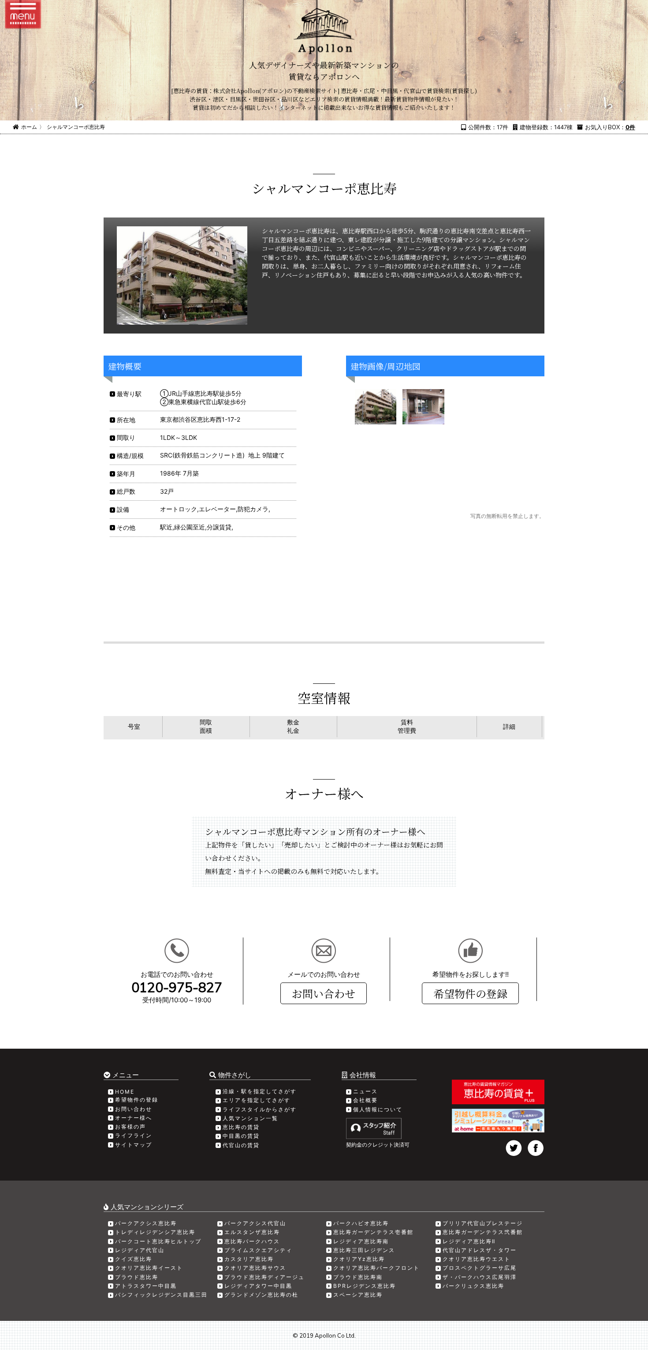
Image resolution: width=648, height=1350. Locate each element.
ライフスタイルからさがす (260, 1109)
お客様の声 (130, 1126)
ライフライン (133, 1135)
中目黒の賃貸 (241, 1135)
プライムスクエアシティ (258, 1250)
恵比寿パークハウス (252, 1241)
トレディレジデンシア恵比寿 (155, 1232)
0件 (630, 127)
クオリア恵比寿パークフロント (376, 1267)
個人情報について (377, 1109)
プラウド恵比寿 (136, 1277)
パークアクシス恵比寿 (146, 1223)
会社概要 (365, 1100)
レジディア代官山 (139, 1250)
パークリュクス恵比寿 (473, 1285)
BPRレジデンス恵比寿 (364, 1285)
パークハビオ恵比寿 (361, 1223)
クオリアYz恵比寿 (359, 1259)
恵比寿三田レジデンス (364, 1250)
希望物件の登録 (470, 993)
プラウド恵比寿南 (358, 1277)
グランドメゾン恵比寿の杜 (261, 1294)
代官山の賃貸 (241, 1145)
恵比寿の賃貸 (241, 1127)
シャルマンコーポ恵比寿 (76, 127)
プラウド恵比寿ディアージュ (264, 1277)
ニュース (365, 1091)
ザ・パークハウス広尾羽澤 (480, 1277)
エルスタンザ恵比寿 (252, 1232)
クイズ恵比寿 (133, 1259)
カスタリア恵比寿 (249, 1259)
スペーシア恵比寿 (358, 1294)
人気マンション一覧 (250, 1118)
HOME (124, 1091)
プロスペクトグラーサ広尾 (480, 1267)
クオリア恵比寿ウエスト (476, 1259)
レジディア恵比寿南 (361, 1241)
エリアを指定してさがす (256, 1100)
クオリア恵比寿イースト (149, 1267)
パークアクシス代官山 (255, 1223)
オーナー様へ (133, 1117)
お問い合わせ (323, 993)
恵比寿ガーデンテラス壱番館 (373, 1232)
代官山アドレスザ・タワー (480, 1250)
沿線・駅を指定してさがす (260, 1091)
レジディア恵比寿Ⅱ (469, 1241)
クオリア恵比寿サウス (255, 1267)
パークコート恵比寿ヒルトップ (158, 1241)
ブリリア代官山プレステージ (483, 1223)
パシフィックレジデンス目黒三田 (161, 1294)
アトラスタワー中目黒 (146, 1285)
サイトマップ (133, 1144)
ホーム (29, 127)
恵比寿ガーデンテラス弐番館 (483, 1232)
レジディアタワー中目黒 (258, 1285)
